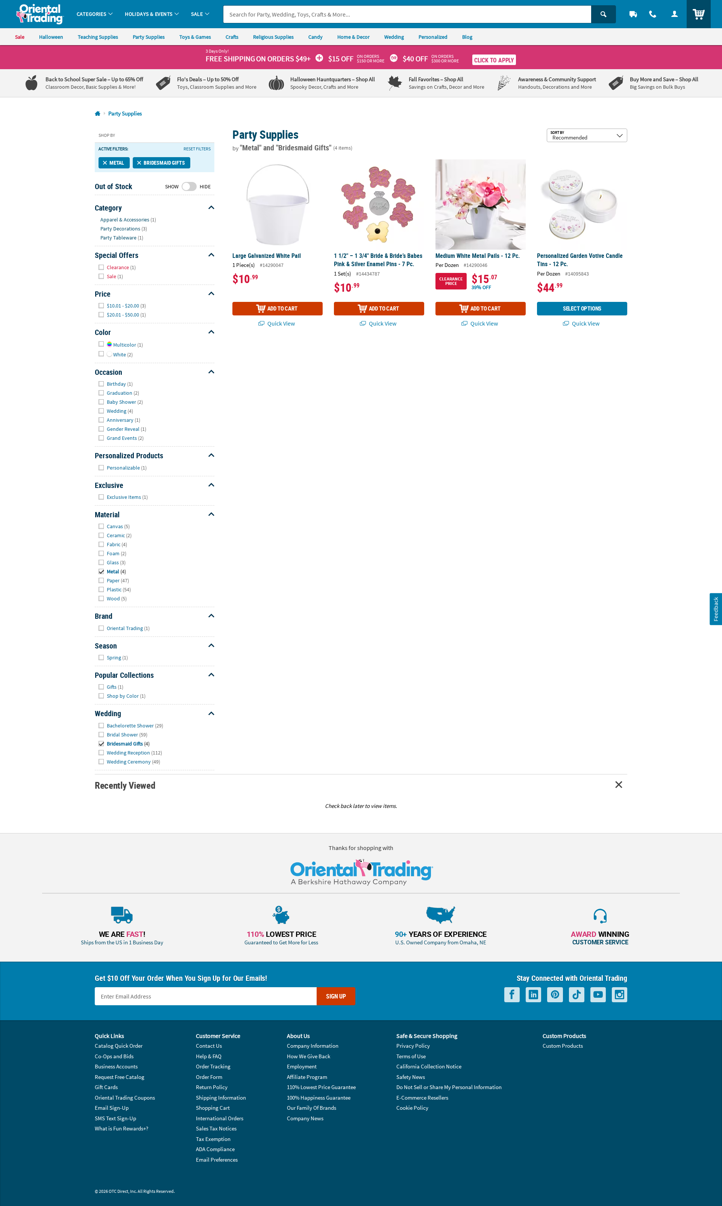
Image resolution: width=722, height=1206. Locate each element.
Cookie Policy (412, 1107)
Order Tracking (213, 1066)
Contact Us (209, 1045)
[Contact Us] (653, 14)
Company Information (312, 1045)
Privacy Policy (413, 1045)
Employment (302, 1066)
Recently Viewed (125, 785)
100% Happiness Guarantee (318, 1097)
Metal (116, 162)
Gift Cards (106, 1087)
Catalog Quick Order (119, 1045)
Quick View (280, 323)
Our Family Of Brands (311, 1107)
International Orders (219, 1118)
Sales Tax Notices (216, 1128)
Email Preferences (217, 1159)
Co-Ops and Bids (114, 1056)
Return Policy (212, 1087)
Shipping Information (221, 1097)
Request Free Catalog (119, 1076)
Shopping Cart (213, 1107)
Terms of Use (411, 1056)
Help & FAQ (208, 1056)
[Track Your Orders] (633, 14)
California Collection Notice (428, 1066)
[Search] (603, 14)
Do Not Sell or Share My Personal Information (449, 1087)
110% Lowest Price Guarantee (321, 1087)
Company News (305, 1118)
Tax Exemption (213, 1138)
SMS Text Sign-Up (115, 1118)
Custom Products (563, 1045)
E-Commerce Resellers (422, 1097)
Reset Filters (197, 149)
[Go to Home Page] (97, 113)
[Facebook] (512, 995)
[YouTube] (598, 995)
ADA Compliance (215, 1149)
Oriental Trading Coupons (125, 1097)
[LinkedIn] (533, 995)
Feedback (715, 609)
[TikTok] (576, 995)
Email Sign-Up (112, 1107)
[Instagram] (619, 995)
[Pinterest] (555, 995)
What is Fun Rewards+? (121, 1128)
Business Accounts (116, 1066)
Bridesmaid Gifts (164, 162)
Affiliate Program (307, 1076)
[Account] (675, 14)
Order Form (209, 1076)
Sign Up (336, 996)
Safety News (410, 1076)
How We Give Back (308, 1056)
